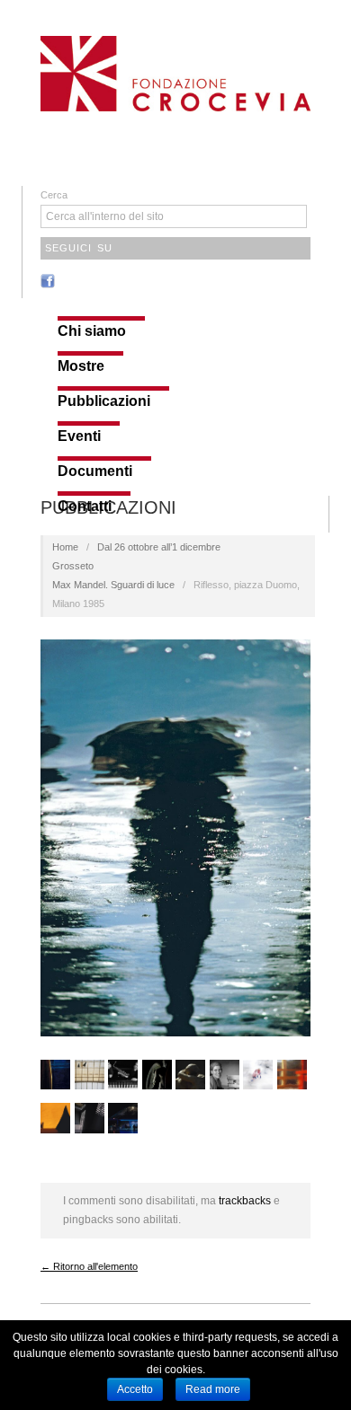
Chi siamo (92, 331)
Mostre (81, 366)
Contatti (85, 506)
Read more (212, 1389)
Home (65, 547)
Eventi (79, 436)
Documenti (95, 471)
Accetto (135, 1389)
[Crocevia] (175, 71)
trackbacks (245, 1200)
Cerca (54, 194)
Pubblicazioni (104, 401)
